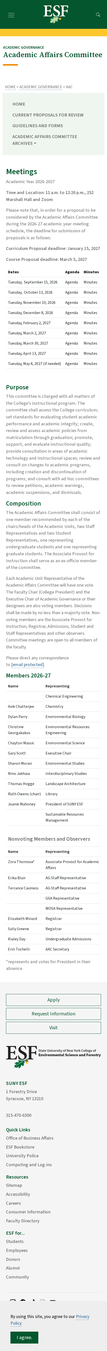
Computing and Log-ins (29, 1164)
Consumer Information (28, 1212)
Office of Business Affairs (30, 1138)
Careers (13, 1203)
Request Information (53, 1013)
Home (10, 87)
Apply (54, 999)
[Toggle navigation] (11, 14)
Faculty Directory (23, 1221)
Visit (53, 1027)
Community (17, 1277)
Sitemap (14, 1185)
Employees (17, 1250)
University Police (22, 1155)
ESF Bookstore (20, 1147)
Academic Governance (40, 87)
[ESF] (55, 14)
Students (15, 1241)
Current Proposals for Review (48, 115)
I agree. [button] (24, 1337)
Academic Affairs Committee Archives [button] (44, 140)
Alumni (13, 1268)
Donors (13, 1259)
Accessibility (18, 1194)
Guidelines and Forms (37, 125)
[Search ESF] (98, 14)
